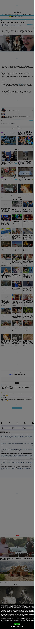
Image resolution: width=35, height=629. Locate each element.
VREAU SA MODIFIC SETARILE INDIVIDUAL (17, 626)
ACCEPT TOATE (17, 624)
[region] (17, 616)
